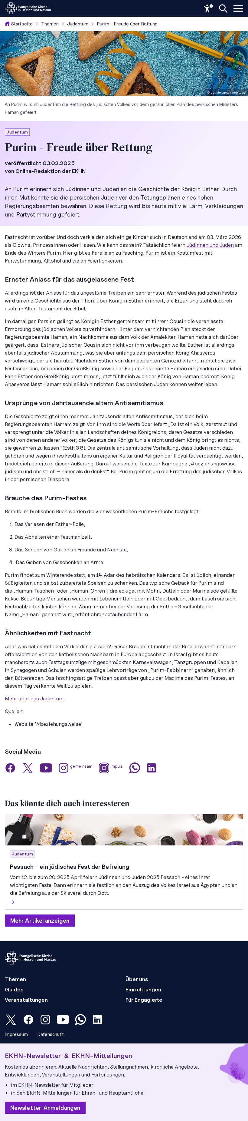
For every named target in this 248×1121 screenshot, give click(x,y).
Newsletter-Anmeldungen (45, 1107)
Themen (50, 24)
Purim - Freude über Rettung (127, 24)
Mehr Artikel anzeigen (39, 920)
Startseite (22, 24)
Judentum (77, 24)
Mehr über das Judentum (34, 699)
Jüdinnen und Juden (210, 245)
